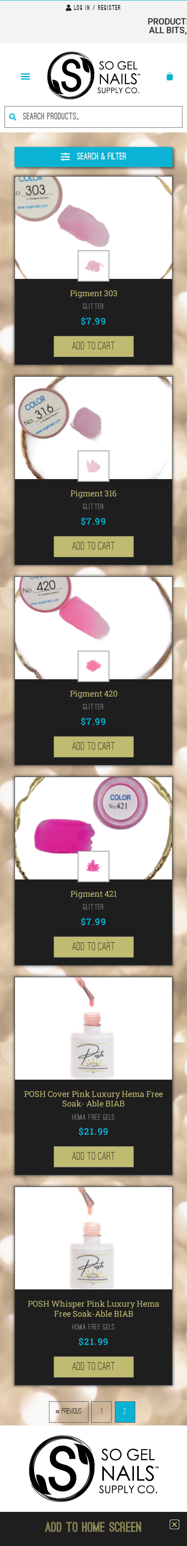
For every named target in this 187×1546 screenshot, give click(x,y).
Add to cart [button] (93, 346)
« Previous (68, 1412)
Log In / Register (97, 8)
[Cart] (169, 76)
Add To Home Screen (93, 1529)
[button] (25, 75)
